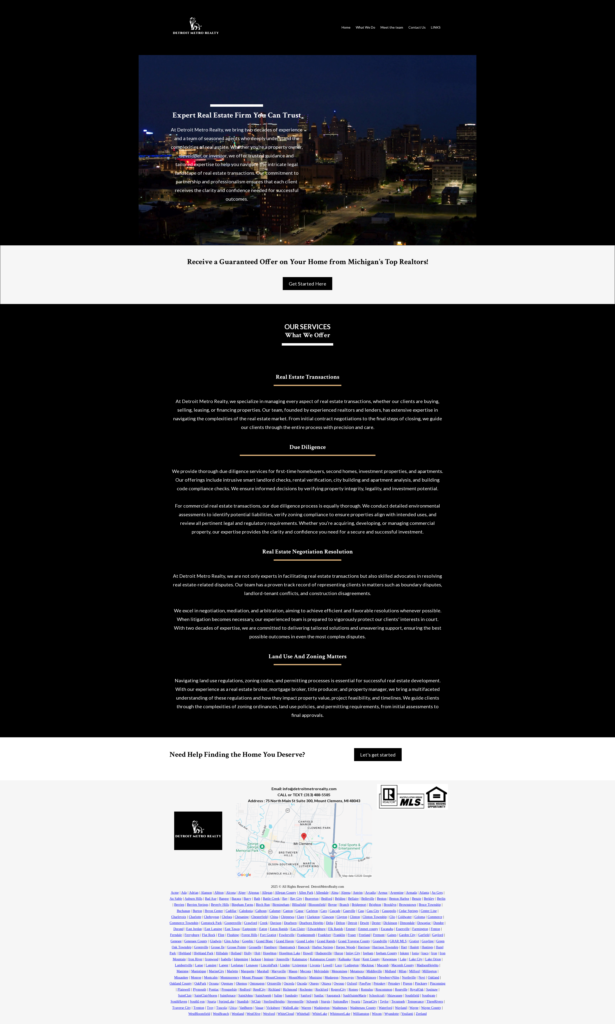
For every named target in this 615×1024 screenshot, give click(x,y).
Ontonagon (257, 983)
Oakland (433, 977)
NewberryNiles (389, 977)
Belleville (367, 898)
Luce (338, 965)
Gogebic (247, 941)
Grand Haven (285, 941)
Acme (175, 892)
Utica (233, 1008)
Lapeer (223, 965)
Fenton (435, 929)
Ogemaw (227, 983)
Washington (322, 1008)
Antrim (358, 892)
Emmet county (368, 929)
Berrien (179, 904)
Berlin (441, 898)
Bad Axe (210, 898)
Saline (278, 995)
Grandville (380, 941)
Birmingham (280, 904)
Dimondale (407, 923)
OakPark (200, 983)
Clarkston (313, 917)
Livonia (315, 965)
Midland (390, 971)
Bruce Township (430, 904)
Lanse (199, 965)
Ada (184, 892)
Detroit (352, 923)
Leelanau (237, 965)
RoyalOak (417, 989)
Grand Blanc (264, 941)
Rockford (321, 989)
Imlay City (353, 953)
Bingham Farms (242, 904)
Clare (300, 917)
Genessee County (195, 941)
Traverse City (181, 1008)
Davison (275, 923)
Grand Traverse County (354, 941)
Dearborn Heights (311, 923)
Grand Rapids (326, 941)
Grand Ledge (305, 941)
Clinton (355, 917)
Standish (243, 1001)
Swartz (355, 1001)
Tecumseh (398, 1001)
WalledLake (291, 1008)
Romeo (353, 989)
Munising (315, 977)
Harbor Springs (322, 947)
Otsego (314, 983)
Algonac (253, 892)
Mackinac (367, 965)
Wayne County (431, 1008)
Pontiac (214, 989)
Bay (285, 898)
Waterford (385, 1008)
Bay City (296, 898)
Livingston (299, 965)
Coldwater (405, 917)
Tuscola (221, 1008)
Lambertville (183, 965)
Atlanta (424, 892)
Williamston (361, 1014)
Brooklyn (390, 904)
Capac (299, 911)
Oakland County (181, 983)
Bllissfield (299, 904)
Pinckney (421, 983)
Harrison (364, 947)
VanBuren (245, 1008)
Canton (288, 911)
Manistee (183, 971)
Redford (245, 989)
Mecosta (305, 971)
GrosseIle (255, 947)
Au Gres (437, 892)
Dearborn (290, 923)
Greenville (201, 947)
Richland (274, 989)
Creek (264, 923)
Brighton (375, 904)
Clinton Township (375, 917)
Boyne (332, 904)
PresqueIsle (229, 989)
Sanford (306, 995)
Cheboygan (211, 917)
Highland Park (203, 953)
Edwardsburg (317, 929)
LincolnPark (269, 965)
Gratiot (414, 941)
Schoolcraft (377, 995)
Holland (236, 953)
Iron (434, 953)
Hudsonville (323, 953)
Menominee (339, 971)
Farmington (420, 929)
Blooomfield (317, 904)
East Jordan (194, 929)
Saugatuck (333, 995)
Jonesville (282, 959)
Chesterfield (259, 917)
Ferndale (176, 935)
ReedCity (259, 989)
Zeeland (421, 1014)
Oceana (214, 983)
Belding (340, 898)
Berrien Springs (197, 904)
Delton (340, 923)
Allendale (322, 892)
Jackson (256, 959)
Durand (178, 929)
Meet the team (392, 27)
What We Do (365, 27)
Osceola (289, 983)
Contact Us (417, 27)
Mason (293, 971)
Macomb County (402, 965)
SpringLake (226, 1001)
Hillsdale (222, 953)
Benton (382, 898)
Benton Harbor (399, 898)
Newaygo (347, 977)
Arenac (383, 892)
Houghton (270, 953)
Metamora (357, 971)
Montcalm (211, 977)
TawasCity (370, 1001)
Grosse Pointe (236, 947)
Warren (306, 1008)
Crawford (250, 923)
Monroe (196, 977)
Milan (402, 971)
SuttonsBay (340, 1001)
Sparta (211, 1001)
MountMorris (298, 977)
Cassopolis (389, 911)
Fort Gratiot (268, 935)
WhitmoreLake (340, 1014)
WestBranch (221, 1014)
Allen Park (306, 892)
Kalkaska (344, 959)
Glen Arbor (232, 941)
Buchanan (183, 911)
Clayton (342, 917)
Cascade (335, 911)
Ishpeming (241, 959)
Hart (404, 947)
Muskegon (331, 977)
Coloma (419, 917)
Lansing (211, 965)
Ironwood (211, 959)
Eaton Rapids (279, 929)
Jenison (269, 959)
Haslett (414, 947)
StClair (256, 1001)
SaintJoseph (263, 995)
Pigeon (407, 983)
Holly (248, 953)
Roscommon (383, 989)
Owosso (339, 983)
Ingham (368, 953)
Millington (429, 971)
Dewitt (364, 923)
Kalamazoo (299, 959)
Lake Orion (433, 959)
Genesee (176, 941)
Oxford (352, 983)
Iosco (425, 953)
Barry (247, 898)
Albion (219, 892)
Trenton (198, 1008)
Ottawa (326, 983)
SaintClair (185, 995)
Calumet (275, 911)
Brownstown (407, 904)
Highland (184, 953)
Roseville (401, 989)
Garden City (407, 935)
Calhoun (261, 911)
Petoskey (380, 983)
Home (346, 27)
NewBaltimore (366, 977)
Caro (323, 911)
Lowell (327, 965)
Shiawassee (394, 995)
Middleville (374, 971)
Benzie (416, 898)
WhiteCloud (285, 1014)
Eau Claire (297, 929)
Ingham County (386, 953)
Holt (257, 953)
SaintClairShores (205, 995)
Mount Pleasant (252, 977)
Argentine (397, 892)
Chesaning (242, 917)
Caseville (349, 911)
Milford (414, 971)
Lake (403, 959)
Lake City (416, 959)
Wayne (413, 1008)
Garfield (424, 935)
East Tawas (232, 929)
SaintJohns (245, 995)
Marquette (247, 971)
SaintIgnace (228, 995)
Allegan (267, 892)
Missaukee (181, 977)
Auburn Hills (193, 898)
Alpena (346, 892)
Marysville (278, 971)
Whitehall (303, 1014)
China (274, 917)
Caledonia (246, 911)
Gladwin (215, 941)
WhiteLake (319, 1014)
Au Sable (176, 898)
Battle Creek (271, 898)
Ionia (415, 953)
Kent (356, 959)
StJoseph (312, 1001)
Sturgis (325, 1001)
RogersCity (338, 989)
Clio (392, 917)
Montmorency (229, 977)
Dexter (376, 923)
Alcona (231, 892)
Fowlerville (287, 935)
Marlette (232, 971)
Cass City (373, 911)
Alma (334, 892)
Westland (238, 1014)
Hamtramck (287, 947)
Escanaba (387, 929)
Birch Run (263, 904)
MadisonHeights (427, 965)
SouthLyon (197, 1001)
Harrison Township (385, 947)
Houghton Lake (289, 953)
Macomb (383, 965)
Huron (338, 953)
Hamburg (270, 947)
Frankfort (324, 935)
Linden (285, 965)
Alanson (206, 892)
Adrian (193, 892)
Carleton (312, 911)
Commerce (435, 917)
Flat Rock (208, 935)
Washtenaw (339, 1008)
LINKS (436, 27)
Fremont (379, 935)
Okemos (241, 983)
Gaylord (437, 935)
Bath (257, 898)
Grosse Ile (218, 947)
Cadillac (231, 911)
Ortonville (274, 983)
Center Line (429, 911)
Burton (197, 911)
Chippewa (287, 917)
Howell (308, 953)
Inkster (404, 953)
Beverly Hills (220, 904)
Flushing (233, 935)
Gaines (391, 935)
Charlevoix (178, 917)
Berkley (429, 898)
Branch (344, 904)
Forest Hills (249, 935)
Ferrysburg (191, 935)
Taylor (384, 1001)
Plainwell (184, 989)
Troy (210, 1008)
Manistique (198, 971)
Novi (421, 977)
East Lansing (213, 929)
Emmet (351, 929)
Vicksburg (273, 1008)
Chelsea (227, 917)
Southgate (428, 995)
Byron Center (214, 911)
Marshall (263, 971)
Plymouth (199, 989)
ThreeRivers (434, 1001)
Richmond (290, 989)
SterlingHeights (274, 1001)
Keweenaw (389, 959)
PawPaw (365, 983)
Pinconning (437, 983)
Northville (409, 977)
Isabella (226, 959)
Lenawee (252, 965)
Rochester (306, 989)
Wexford (269, 1014)
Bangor (224, 898)
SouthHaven (179, 1001)
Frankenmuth (306, 935)
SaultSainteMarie (354, 995)
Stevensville (295, 1001)
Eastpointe (249, 929)
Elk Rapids (335, 929)
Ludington (351, 965)
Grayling (428, 941)
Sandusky (291, 995)
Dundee (438, 923)
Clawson (328, 917)
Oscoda (302, 983)
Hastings (427, 947)
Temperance (415, 1001)
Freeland (364, 935)
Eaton (263, 929)
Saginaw (432, 989)
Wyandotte (391, 1014)
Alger (242, 892)
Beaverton (312, 898)
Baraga (236, 898)
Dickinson (390, 923)
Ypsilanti (407, 1014)
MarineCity (216, 971)
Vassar (259, 1008)
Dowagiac (424, 923)
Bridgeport (359, 904)
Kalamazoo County (323, 959)
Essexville (403, 929)
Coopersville (232, 923)
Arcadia (370, 892)
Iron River (195, 959)
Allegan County (285, 892)
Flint (221, 935)
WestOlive (253, 1014)
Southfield (412, 995)
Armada (411, 892)
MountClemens (275, 977)
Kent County (371, 959)
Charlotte (195, 917)
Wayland (401, 1008)
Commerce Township (184, 923)
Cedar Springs (408, 911)
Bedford (326, 898)
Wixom (377, 1014)
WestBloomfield (199, 1014)
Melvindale (321, 971)
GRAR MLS (398, 941)
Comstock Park (211, 923)
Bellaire (353, 898)
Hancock (304, 947)
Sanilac (319, 995)
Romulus (367, 989)
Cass (361, 911)
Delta (329, 923)
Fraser (352, 935)
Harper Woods (345, 947)
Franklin (339, 935)
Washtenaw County (363, 1008)
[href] (304, 840)
